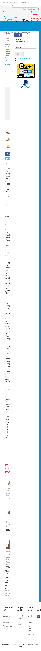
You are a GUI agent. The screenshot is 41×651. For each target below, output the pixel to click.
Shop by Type (24, 33)
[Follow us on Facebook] (38, 616)
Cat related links (30, 628)
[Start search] (34, 6)
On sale (6, 30)
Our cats (31, 634)
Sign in (5, 2)
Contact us (7, 616)
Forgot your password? (25, 58)
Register (20, 60)
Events (30, 622)
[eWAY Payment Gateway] (26, 70)
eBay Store (25, 2)
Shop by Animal (18, 30)
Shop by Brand (9, 33)
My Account (14, 2)
